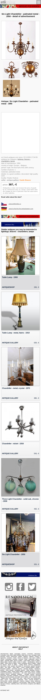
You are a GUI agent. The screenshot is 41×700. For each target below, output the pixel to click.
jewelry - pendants (15, 670)
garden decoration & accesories (20, 666)
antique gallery (10, 343)
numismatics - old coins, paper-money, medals (26, 673)
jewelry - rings (25, 670)
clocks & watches (23, 658)
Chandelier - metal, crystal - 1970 (16, 388)
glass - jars (3, 667)
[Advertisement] (20, 132)
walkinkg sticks (15, 683)
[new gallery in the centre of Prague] (20, 226)
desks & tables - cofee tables (22, 660)
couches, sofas (22, 659)
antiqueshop (8, 287)
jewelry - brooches (11, 668)
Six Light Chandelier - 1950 (13, 554)
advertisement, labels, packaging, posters (13, 653)
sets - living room (14, 678)
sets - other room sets (26, 678)
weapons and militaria (34, 683)
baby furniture (17, 655)
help (20, 649)
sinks (26, 679)
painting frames (5, 674)
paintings (13, 674)
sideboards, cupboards (16, 679)
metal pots (27, 671)
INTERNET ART (4, 690)
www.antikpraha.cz (14, 204)
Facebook (20, 587)
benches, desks (5, 656)
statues (27, 681)
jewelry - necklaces (34, 668)
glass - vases (21, 667)
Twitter (32, 587)
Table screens (31, 682)
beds (38, 655)
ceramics (9, 658)
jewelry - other (4, 670)
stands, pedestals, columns (16, 681)
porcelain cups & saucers (27, 675)
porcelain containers (12, 675)
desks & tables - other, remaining (17, 663)
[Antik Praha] (7, 3)
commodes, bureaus (11, 659)
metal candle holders (18, 671)
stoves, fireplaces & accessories (17, 682)
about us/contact (20, 647)
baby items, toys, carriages (29, 655)
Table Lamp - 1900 (10, 277)
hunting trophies (30, 667)
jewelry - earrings (23, 668)
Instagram (9, 587)
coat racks (32, 658)
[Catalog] (20, 639)
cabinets (25, 656)
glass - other (11, 667)
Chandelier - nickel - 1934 (13, 444)
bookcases (14, 656)
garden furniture (35, 666)
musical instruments (6, 673)
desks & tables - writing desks (17, 664)
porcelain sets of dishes (21, 677)
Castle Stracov (25, 180)
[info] (20, 6)
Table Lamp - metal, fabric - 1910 (16, 333)
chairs (15, 658)
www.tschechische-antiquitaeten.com (20, 209)
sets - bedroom (33, 677)
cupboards (31, 659)
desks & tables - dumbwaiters (26, 662)
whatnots (2, 685)
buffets (20, 656)
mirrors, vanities (35, 671)
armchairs (30, 653)
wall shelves (23, 683)
